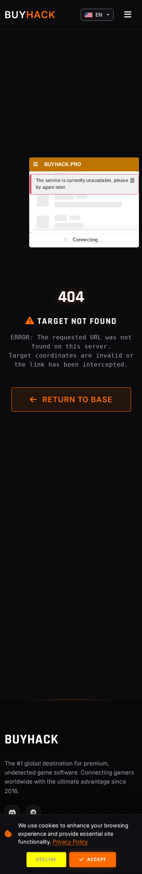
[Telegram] (33, 812)
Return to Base (76, 399)
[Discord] (12, 812)
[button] (97, 15)
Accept (96, 859)
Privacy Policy (70, 841)
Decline (46, 859)
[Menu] (35, 164)
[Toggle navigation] (127, 15)
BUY (30, 14)
